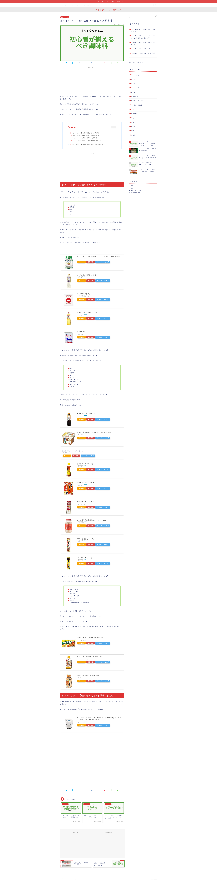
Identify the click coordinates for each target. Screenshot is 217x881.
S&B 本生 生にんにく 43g (85, 539)
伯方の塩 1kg (81, 331)
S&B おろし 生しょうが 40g (86, 558)
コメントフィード (136, 190)
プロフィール (75, 5)
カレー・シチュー (136, 88)
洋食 (132, 122)
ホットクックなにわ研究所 (108, 9)
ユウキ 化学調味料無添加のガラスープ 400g (91, 520)
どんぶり (134, 79)
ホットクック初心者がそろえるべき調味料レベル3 (87, 140)
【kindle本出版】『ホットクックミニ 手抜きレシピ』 (143, 30)
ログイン (133, 186)
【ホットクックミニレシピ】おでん (141, 49)
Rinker (85, 257)
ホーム (64, 5)
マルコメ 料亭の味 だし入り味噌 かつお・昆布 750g (94, 432)
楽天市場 (90, 262)
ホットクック (135, 96)
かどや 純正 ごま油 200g (85, 464)
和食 (132, 118)
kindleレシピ (135, 75)
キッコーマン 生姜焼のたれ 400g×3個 (89, 656)
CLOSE (113, 127)
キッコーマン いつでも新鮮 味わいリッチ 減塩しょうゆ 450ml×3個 (99, 256)
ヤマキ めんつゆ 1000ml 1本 (86, 413)
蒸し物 (133, 135)
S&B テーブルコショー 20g (86, 501)
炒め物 (133, 126)
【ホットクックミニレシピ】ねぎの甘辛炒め (143, 54)
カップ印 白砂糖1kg (83, 294)
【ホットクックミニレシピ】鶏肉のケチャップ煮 (143, 43)
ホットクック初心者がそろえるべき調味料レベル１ (87, 135)
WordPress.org (135, 192)
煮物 (132, 131)
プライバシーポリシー (67, 878)
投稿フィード (135, 188)
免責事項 (76, 878)
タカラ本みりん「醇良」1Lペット (88, 312)
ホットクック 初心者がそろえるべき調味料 (85, 133)
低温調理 (134, 113)
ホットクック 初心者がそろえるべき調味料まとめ (87, 144)
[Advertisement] (92, 81)
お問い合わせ (87, 5)
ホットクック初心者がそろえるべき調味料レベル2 (87, 138)
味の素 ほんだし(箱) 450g (85, 482)
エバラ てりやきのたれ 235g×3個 (88, 675)
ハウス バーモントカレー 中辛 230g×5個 (90, 637)
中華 (132, 109)
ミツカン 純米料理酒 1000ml (86, 275)
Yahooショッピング (103, 262)
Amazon (81, 262)
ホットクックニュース (138, 100)
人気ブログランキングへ (136, 62)
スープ (133, 92)
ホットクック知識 (64, 17)
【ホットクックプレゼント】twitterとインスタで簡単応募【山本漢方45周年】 (143, 37)
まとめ (133, 83)
